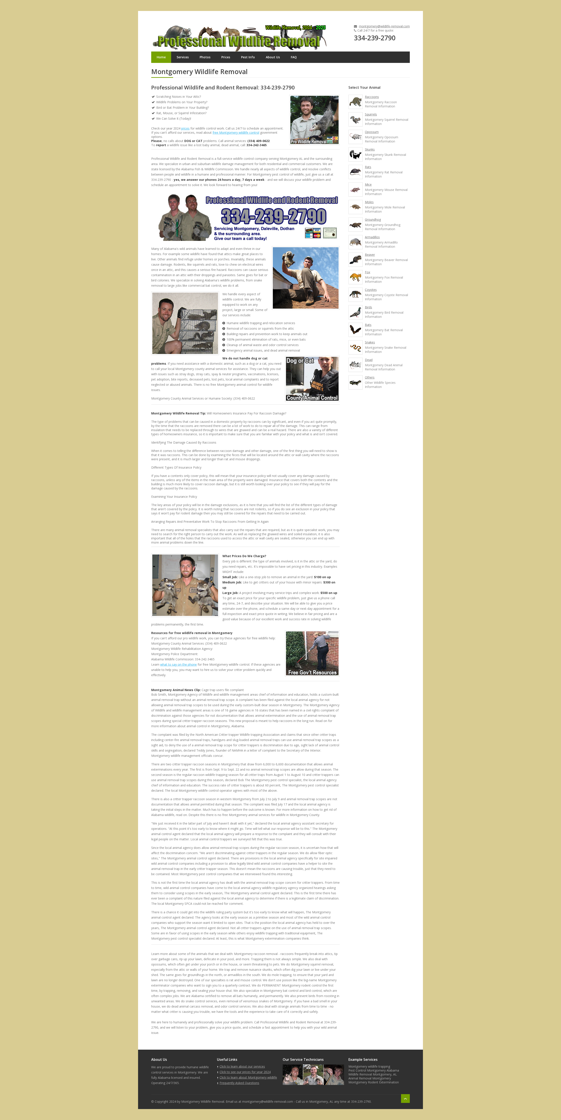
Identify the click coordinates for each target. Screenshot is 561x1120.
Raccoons (372, 97)
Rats (368, 167)
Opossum (372, 132)
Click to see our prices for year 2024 (245, 1072)
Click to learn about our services (242, 1066)
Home (161, 57)
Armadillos (372, 237)
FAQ (294, 57)
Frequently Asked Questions (239, 1083)
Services (183, 57)
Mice (368, 184)
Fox (367, 272)
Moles (369, 202)
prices (185, 128)
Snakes (370, 342)
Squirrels (371, 114)
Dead (369, 360)
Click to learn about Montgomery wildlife (248, 1077)
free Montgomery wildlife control (236, 132)
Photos (205, 57)
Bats (368, 325)
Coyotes (371, 290)
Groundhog (373, 219)
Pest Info (248, 57)
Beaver (370, 254)
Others (370, 377)
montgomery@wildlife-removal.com (384, 26)
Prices (225, 57)
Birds (368, 307)
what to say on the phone (178, 664)
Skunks (370, 149)
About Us (273, 57)
